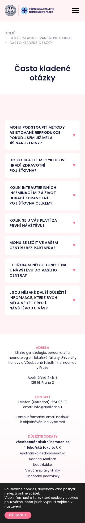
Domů (10, 33)
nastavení (12, 506)
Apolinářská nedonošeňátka (42, 453)
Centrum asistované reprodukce (40, 38)
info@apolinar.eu (48, 407)
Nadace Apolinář (42, 459)
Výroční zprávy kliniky (42, 470)
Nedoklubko (42, 464)
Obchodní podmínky (43, 476)
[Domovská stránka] (10, 10)
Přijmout (18, 515)
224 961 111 (59, 402)
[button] (42, 135)
